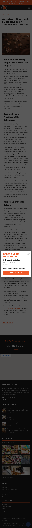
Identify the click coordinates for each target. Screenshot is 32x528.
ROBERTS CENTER (16, 273)
